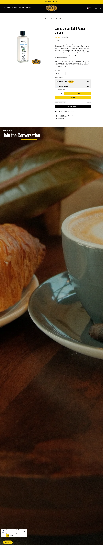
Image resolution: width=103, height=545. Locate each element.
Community (28, 8)
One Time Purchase (63, 86)
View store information (61, 118)
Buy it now (72, 97)
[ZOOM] (39, 62)
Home (42, 18)
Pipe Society (15, 8)
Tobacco (9, 8)
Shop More (21, 8)
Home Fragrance (47, 18)
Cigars (3, 8)
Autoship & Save (63, 81)
